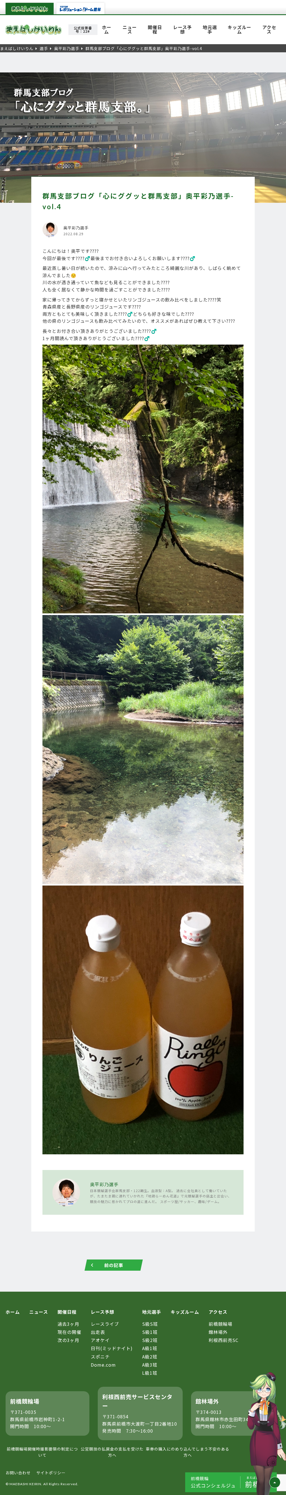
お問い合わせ (18, 1472)
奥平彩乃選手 (104, 1184)
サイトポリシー (51, 1472)
